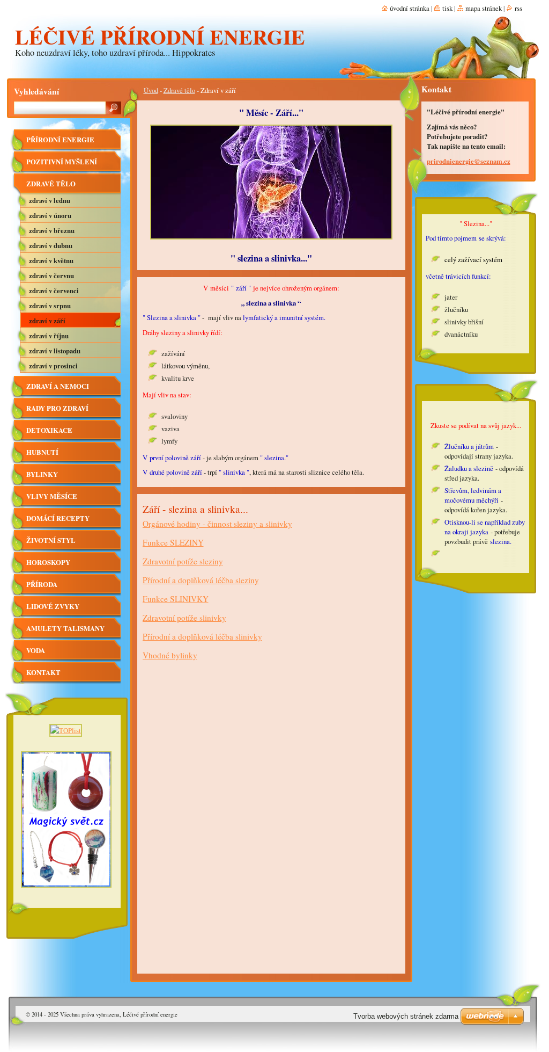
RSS (518, 8)
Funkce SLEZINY (173, 542)
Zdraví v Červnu (51, 275)
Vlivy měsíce (51, 496)
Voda (35, 650)
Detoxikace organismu (49, 433)
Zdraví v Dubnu (50, 245)
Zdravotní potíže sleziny (183, 561)
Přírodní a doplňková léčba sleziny (201, 580)
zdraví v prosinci (53, 366)
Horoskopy (48, 562)
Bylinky (42, 474)
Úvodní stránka (409, 8)
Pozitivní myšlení (61, 161)
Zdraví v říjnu (49, 335)
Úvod (151, 90)
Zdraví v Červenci (54, 290)
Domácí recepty (58, 518)
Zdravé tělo (179, 90)
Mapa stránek (483, 8)
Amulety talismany (65, 628)
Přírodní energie (60, 139)
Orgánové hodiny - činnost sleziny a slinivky (217, 523)
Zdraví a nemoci (57, 386)
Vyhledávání (36, 91)
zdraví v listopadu (54, 350)
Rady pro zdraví (57, 408)
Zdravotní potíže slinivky (184, 617)
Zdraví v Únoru (50, 215)
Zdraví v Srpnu (50, 305)
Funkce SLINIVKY (176, 598)
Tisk (447, 8)
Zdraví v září (47, 320)
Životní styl (51, 540)
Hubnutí (42, 452)
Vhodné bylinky (170, 655)
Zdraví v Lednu (49, 200)
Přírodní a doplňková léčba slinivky (202, 636)
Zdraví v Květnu (51, 260)
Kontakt (43, 672)
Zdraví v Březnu (52, 230)
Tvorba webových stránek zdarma (405, 1016)
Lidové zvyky (52, 606)
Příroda (41, 584)
